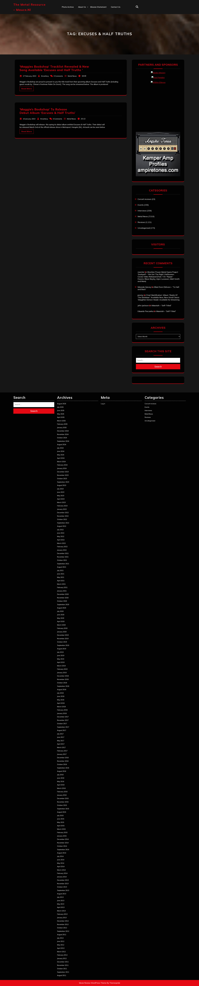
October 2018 (62, 683)
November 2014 (63, 843)
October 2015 (62, 805)
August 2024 (61, 444)
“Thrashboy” (83, 12)
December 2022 (63, 512)
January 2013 (62, 918)
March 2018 (61, 707)
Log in (103, 404)
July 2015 (60, 815)
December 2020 (63, 594)
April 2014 (60, 866)
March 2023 (61, 502)
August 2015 (61, 812)
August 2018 (61, 689)
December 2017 (63, 717)
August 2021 (61, 567)
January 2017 (62, 754)
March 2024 (61, 461)
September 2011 (63, 972)
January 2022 (62, 550)
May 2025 (60, 414)
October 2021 (62, 560)
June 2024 (60, 451)
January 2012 (62, 958)
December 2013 (63, 880)
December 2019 (63, 635)
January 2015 (62, 836)
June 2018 (60, 696)
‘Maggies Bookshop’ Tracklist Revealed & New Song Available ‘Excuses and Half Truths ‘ (54, 68)
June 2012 (60, 941)
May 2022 (60, 536)
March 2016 (61, 788)
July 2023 (60, 489)
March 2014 (61, 870)
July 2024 (60, 448)
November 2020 (63, 598)
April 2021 (60, 581)
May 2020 (60, 618)
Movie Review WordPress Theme (92, 983)
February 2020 (62, 628)
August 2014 (61, 853)
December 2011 (63, 962)
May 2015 (60, 822)
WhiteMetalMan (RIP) (87, 37)
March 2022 (61, 543)
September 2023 (63, 482)
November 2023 (63, 475)
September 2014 (63, 849)
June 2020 (60, 615)
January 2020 (62, 632)
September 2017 (63, 727)
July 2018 (60, 693)
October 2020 (62, 601)
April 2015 (60, 826)
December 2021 (63, 553)
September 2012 (63, 931)
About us (82, 7)
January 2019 (62, 672)
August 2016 (61, 771)
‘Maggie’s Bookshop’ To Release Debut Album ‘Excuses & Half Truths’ (47, 111)
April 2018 (60, 703)
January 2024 (62, 468)
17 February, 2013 (29, 76)
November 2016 (63, 761)
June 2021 (60, 574)
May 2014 (60, 863)
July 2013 (60, 897)
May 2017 (60, 741)
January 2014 (62, 877)
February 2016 (62, 792)
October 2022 (62, 519)
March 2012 (61, 952)
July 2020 (60, 611)
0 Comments (58, 76)
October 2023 (62, 478)
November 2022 (63, 516)
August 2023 (61, 485)
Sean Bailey (83, 42)
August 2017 (61, 730)
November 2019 (63, 638)
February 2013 (62, 914)
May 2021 (60, 577)
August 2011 (61, 975)
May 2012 (60, 945)
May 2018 (60, 700)
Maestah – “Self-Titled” (161, 305)
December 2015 (63, 798)
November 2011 (63, 965)
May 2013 (60, 904)
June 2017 (60, 737)
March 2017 (61, 747)
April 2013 (60, 907)
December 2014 (63, 839)
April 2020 (60, 621)
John (80, 27)
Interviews (142, 210)
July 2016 (60, 775)
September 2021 (63, 564)
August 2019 (61, 649)
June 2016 (60, 778)
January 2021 (62, 591)
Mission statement (98, 7)
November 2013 (63, 883)
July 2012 (60, 938)
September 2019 (63, 645)
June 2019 (60, 655)
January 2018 (62, 713)
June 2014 (60, 860)
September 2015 (63, 809)
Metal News (72, 76)
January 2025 (62, 427)
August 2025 (61, 404)
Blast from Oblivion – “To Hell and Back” (158, 288)
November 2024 (63, 434)
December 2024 (63, 431)
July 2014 (60, 856)
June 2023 (60, 492)
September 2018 (63, 686)
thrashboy (45, 76)
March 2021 (61, 584)
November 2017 (63, 720)
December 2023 (63, 472)
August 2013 (61, 894)
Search (158, 366)
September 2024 (63, 441)
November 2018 (63, 679)
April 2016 (60, 785)
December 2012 (63, 921)
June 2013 (60, 900)
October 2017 (62, 723)
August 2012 (61, 934)
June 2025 (60, 410)
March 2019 (61, 666)
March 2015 (61, 829)
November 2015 (63, 802)
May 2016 (60, 781)
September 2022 (63, 523)
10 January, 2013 (29, 119)
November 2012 (63, 924)
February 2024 (62, 465)
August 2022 (61, 526)
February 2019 (62, 669)
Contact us (115, 7)
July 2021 (60, 570)
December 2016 (63, 758)
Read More (26, 89)
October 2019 (62, 642)
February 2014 (62, 873)
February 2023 (62, 506)
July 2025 (60, 407)
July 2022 (60, 530)
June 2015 (60, 819)
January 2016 (62, 795)
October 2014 (62, 846)
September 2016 (63, 768)
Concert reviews (144, 199)
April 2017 (60, 744)
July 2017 (60, 734)
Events (141, 205)
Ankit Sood (82, 17)
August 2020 (61, 608)
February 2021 (62, 587)
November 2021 (63, 557)
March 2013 (61, 911)
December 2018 (63, 676)
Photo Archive (68, 7)
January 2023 (62, 509)
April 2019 (60, 662)
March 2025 (61, 421)
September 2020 (63, 604)
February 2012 (62, 955)
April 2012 (60, 948)
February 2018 (62, 710)
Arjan (80, 22)
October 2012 (62, 928)
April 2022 (60, 540)
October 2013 (62, 887)
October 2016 (62, 764)
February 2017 (62, 751)
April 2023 (60, 499)
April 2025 (60, 417)
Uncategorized (144, 228)
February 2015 (62, 832)
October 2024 (62, 438)
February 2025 (62, 424)
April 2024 (60, 458)
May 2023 (60, 496)
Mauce (81, 32)
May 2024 (60, 455)
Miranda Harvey (144, 287)
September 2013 (63, 890)
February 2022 (62, 547)
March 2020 (61, 625)
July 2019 (60, 652)
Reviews (141, 222)
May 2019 (60, 659)
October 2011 (62, 969)
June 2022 (60, 533)
